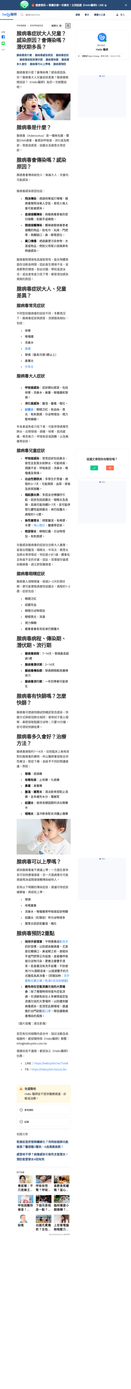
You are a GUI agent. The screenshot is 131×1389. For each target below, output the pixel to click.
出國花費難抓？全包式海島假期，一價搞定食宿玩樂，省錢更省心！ (43, 1227)
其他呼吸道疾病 (36, 25)
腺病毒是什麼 (24, 55)
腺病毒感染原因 (44, 55)
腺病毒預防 (59, 64)
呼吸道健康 (21, 25)
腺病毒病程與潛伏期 (31, 59)
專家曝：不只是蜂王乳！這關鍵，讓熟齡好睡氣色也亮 (25, 1188)
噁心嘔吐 (39, 525)
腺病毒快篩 (52, 59)
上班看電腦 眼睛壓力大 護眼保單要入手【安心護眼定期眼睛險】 (61, 1227)
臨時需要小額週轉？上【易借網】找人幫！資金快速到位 (61, 1207)
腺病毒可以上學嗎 (40, 64)
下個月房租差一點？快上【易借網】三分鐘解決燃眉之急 (43, 1207)
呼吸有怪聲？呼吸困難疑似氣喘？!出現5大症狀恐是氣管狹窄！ (43, 1188)
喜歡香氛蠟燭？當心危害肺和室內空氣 (61, 1188)
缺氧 (21, 1225)
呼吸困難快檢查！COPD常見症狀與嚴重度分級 (25, 1207)
